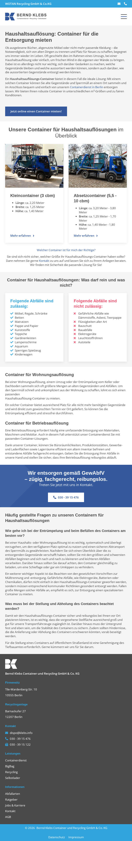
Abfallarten (12, 794)
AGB (8, 817)
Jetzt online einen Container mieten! (36, 111)
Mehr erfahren (20, 236)
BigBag (9, 766)
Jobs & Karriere (15, 805)
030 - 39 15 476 (68, 497)
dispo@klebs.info (21, 733)
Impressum (76, 837)
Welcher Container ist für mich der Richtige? (66, 250)
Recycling (11, 772)
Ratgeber (11, 799)
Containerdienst (16, 760)
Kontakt (44, 261)
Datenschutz (56, 837)
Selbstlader (12, 778)
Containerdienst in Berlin (86, 87)
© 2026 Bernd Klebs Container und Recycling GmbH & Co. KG (66, 828)
